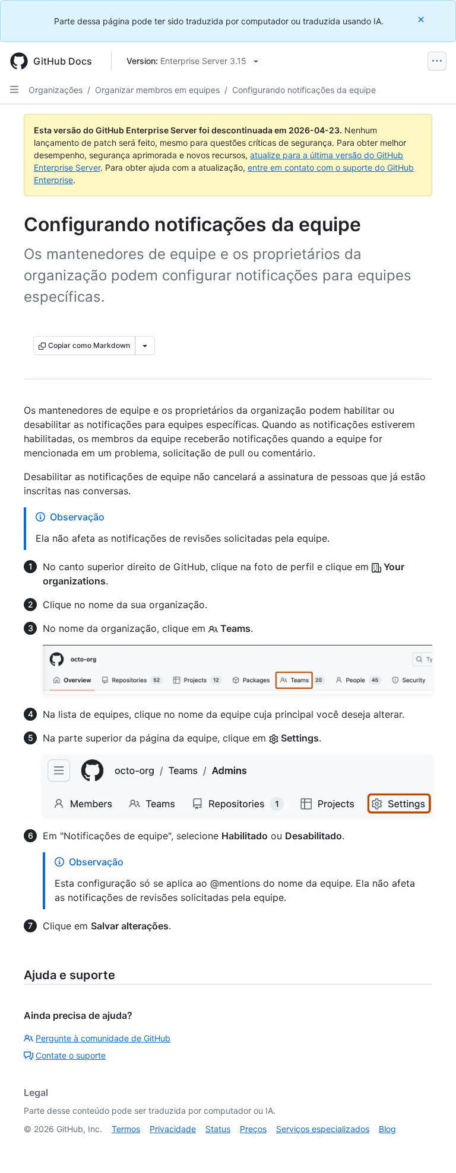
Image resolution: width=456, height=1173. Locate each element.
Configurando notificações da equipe (304, 90)
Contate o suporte (71, 1055)
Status (217, 1129)
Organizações (55, 90)
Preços (253, 1129)
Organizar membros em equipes (157, 90)
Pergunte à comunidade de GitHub (103, 1038)
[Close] (422, 19)
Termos (126, 1129)
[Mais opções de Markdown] (145, 345)
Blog (387, 1129)
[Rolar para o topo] (430, 1147)
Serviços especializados (322, 1129)
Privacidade (173, 1129)
